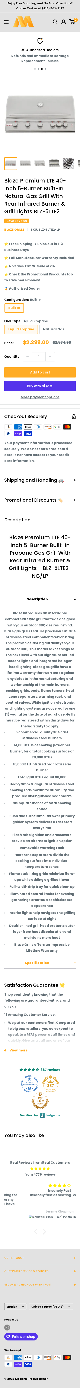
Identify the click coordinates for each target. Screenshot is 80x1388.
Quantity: (12, 356)
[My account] (63, 22)
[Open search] (55, 22)
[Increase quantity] (50, 356)
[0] (72, 21)
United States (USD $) (47, 1306)
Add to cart (40, 372)
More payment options (40, 397)
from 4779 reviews (40, 1174)
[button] (40, 599)
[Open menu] (6, 22)
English (12, 1306)
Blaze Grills (14, 229)
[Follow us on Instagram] (7, 1327)
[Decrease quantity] (27, 356)
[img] (40, 1169)
